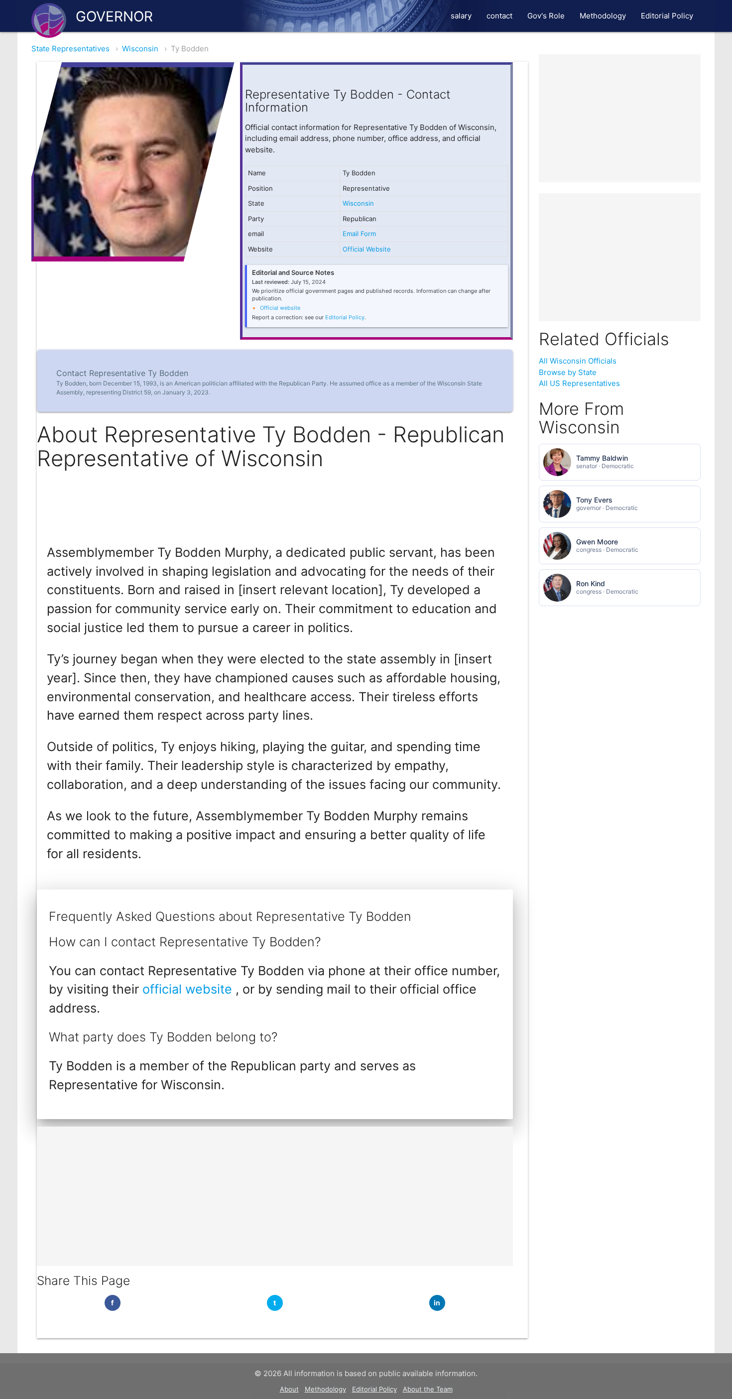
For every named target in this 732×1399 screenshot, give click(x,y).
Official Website (367, 249)
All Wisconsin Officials (577, 361)
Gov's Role (546, 15)
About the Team (428, 1389)
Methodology (603, 15)
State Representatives (70, 48)
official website (189, 989)
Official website (280, 307)
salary (461, 15)
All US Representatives (579, 383)
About (289, 1389)
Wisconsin (140, 48)
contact (499, 15)
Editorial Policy (667, 15)
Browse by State (568, 372)
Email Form (359, 234)
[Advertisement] (275, 1196)
